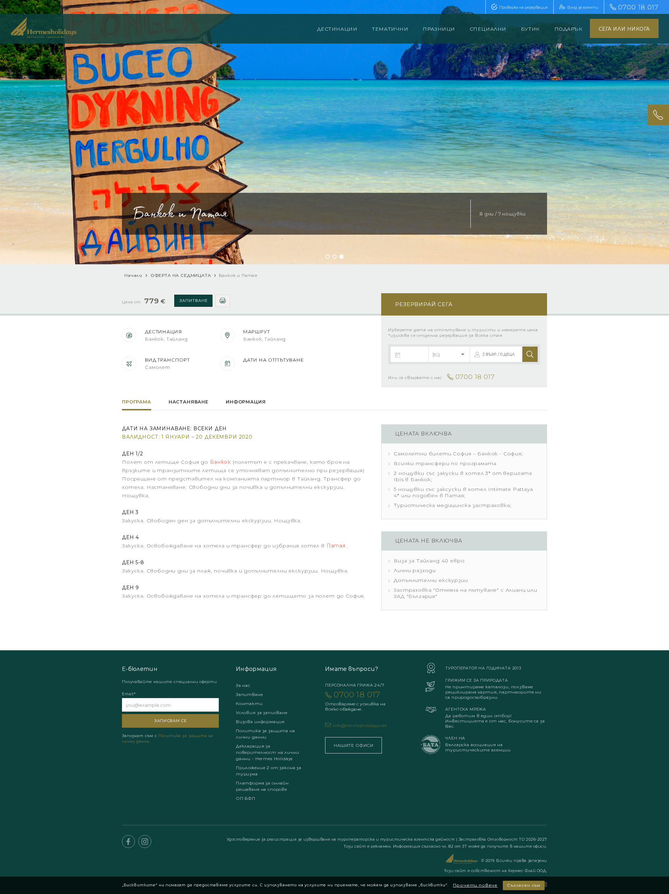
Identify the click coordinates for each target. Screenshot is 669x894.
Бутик (530, 29)
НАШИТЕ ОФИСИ (353, 745)
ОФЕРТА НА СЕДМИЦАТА (181, 275)
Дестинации (337, 29)
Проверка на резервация (523, 7)
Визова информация (260, 721)
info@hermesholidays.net (360, 725)
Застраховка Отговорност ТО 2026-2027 (503, 839)
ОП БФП (245, 798)
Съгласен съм (523, 885)
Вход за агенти (582, 7)
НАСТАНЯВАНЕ (188, 401)
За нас (243, 685)
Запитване (193, 300)
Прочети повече (475, 885)
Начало (133, 275)
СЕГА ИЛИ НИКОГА (624, 29)
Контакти (249, 703)
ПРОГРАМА (136, 401)
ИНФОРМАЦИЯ (246, 401)
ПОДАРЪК (568, 29)
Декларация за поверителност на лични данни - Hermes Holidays (267, 752)
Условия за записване (261, 712)
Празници (439, 29)
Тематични (390, 29)
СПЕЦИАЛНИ (488, 29)
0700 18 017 (638, 7)
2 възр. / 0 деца (499, 354)
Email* (129, 693)
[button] (327, 257)
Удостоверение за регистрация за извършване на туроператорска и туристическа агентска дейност (341, 839)
